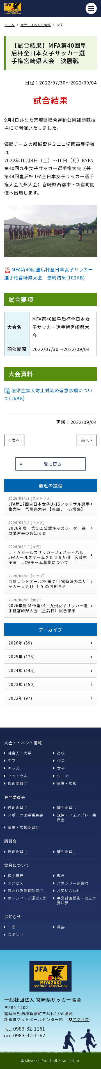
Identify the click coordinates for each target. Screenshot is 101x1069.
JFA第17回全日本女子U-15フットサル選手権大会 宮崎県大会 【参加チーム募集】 (49, 504)
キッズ (14, 768)
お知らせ (12, 916)
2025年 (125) (21, 656)
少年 (61, 760)
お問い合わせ (69, 890)
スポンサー (17, 934)
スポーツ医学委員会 (25, 815)
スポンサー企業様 (72, 883)
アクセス (15, 883)
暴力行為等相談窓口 (25, 890)
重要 (61, 927)
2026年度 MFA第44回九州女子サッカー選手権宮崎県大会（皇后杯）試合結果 (48, 605)
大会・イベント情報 (35, 25)
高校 (61, 753)
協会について (16, 865)
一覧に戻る (50, 464)
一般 (12, 927)
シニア (63, 775)
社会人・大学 (19, 753)
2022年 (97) (20, 698)
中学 (12, 760)
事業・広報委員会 (23, 827)
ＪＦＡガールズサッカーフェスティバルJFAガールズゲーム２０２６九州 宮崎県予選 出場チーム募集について (47, 554)
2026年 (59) (20, 643)
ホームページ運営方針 (27, 898)
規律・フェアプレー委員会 (76, 817)
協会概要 (16, 875)
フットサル (17, 775)
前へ (85, 440)
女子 (61, 768)
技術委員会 (17, 783)
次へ (16, 440)
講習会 (10, 841)
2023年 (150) (21, 684)
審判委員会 (67, 807)
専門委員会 (14, 797)
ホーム (9, 25)
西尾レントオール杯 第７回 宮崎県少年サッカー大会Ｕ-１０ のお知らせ (47, 581)
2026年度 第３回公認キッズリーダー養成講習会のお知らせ (47, 528)
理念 (61, 875)
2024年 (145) (21, 670)
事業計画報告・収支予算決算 (76, 900)
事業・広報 (67, 783)
